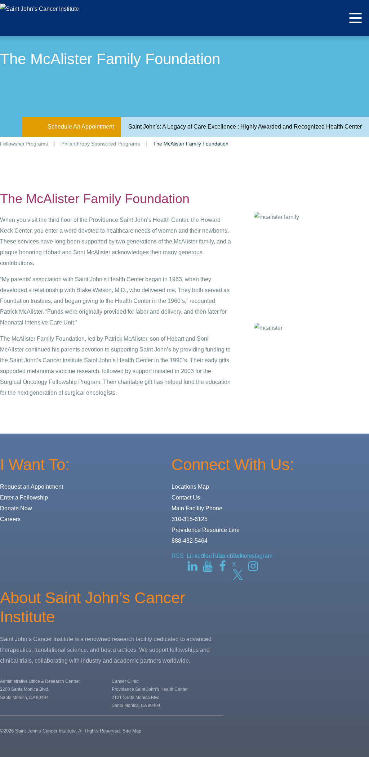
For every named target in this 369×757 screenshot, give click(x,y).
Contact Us (186, 497)
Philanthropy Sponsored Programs (100, 144)
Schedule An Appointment (81, 127)
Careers (10, 519)
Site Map (132, 731)
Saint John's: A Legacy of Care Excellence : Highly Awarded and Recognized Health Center (245, 127)
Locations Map (190, 487)
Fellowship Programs (24, 144)
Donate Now (16, 508)
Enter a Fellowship (24, 497)
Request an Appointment (31, 487)
